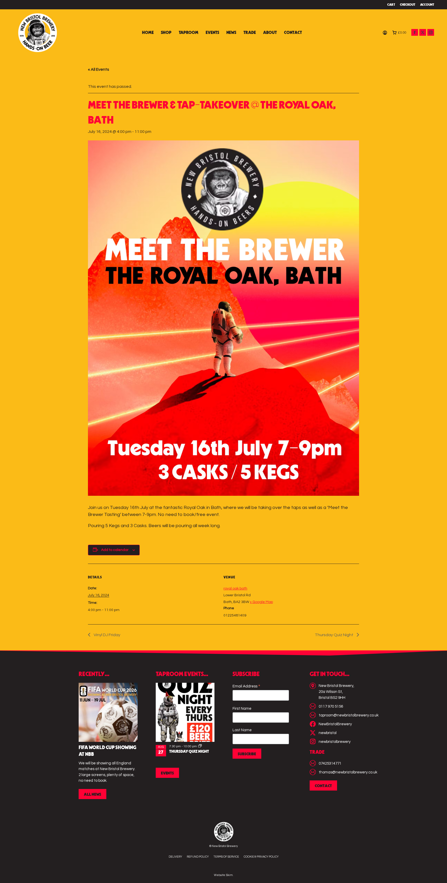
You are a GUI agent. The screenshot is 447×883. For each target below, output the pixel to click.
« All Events (98, 69)
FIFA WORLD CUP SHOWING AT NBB (107, 751)
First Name (242, 708)
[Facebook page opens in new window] (414, 32)
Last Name (242, 730)
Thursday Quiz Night (334, 635)
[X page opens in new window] (422, 32)
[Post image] (108, 712)
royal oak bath (235, 588)
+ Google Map (261, 602)
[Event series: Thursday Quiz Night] (200, 746)
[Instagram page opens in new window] (430, 32)
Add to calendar (115, 550)
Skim (229, 875)
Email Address (246, 686)
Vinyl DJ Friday (106, 635)
